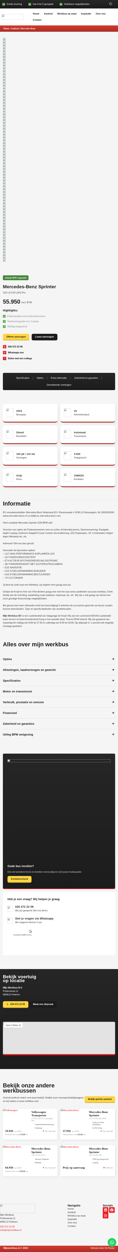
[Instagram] (105, 1215)
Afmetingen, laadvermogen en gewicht (29, 669)
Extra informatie (59, 378)
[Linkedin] (105, 1210)
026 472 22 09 (24, 906)
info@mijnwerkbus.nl (10, 1230)
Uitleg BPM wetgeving (18, 734)
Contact (37, 20)
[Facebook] (112, 1210)
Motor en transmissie (17, 691)
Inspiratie (86, 13)
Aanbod (48, 13)
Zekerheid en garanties (86, 378)
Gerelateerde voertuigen (59, 385)
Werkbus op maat (66, 13)
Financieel (10, 713)
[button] (110, 4)
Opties (40, 378)
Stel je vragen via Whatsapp (34, 918)
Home (36, 13)
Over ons (101, 13)
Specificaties (22, 378)
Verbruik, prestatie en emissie (23, 702)
